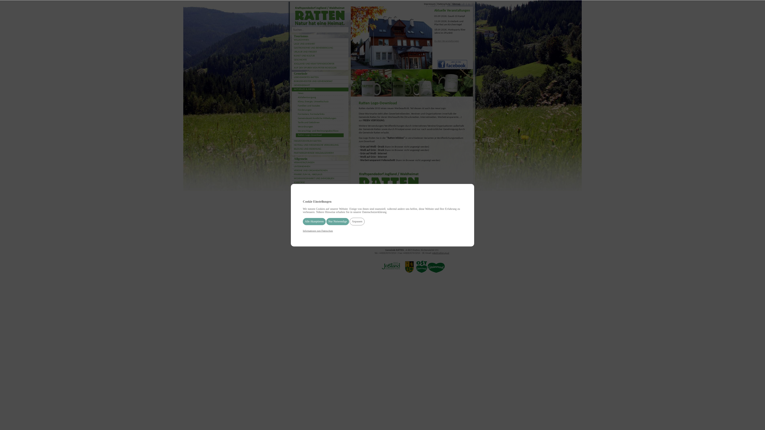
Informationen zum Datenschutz (318, 231)
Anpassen (357, 221)
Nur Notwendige (337, 221)
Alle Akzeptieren (314, 221)
